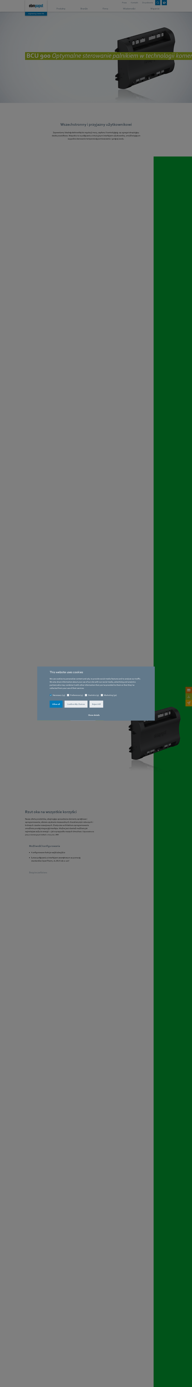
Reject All (96, 704)
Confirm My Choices (76, 704)
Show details (94, 715)
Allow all (56, 704)
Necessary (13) (59, 695)
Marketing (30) (110, 695)
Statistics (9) (93, 695)
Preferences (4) (76, 695)
